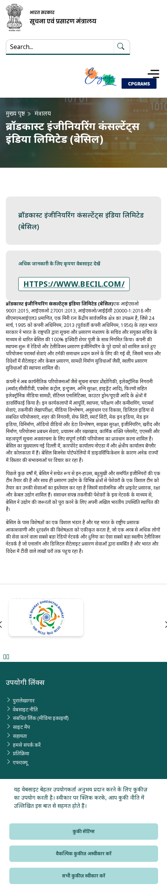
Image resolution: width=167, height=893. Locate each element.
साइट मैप (21, 726)
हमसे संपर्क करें (27, 744)
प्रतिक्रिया (21, 753)
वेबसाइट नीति (25, 709)
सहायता (20, 735)
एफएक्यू (20, 762)
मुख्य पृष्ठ (15, 113)
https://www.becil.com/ (74, 284)
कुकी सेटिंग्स (84, 831)
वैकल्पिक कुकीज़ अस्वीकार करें (83, 853)
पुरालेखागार (24, 700)
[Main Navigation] (153, 74)
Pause (6, 656)
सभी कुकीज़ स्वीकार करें (83, 875)
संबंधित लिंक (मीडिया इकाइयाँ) (41, 717)
